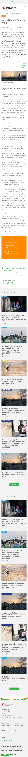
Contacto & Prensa (19, 728)
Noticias (3, 728)
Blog (16, 730)
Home (2, 13)
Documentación (19, 725)
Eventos (6, 13)
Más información (9, 752)
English (24, 63)
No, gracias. (13, 754)
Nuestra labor (5, 733)
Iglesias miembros (6, 725)
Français (24, 65)
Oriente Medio (8, 263)
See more (14, 484)
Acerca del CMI (5, 723)
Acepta (4, 754)
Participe (17, 723)
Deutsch (24, 67)
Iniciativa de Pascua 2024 (11, 253)
